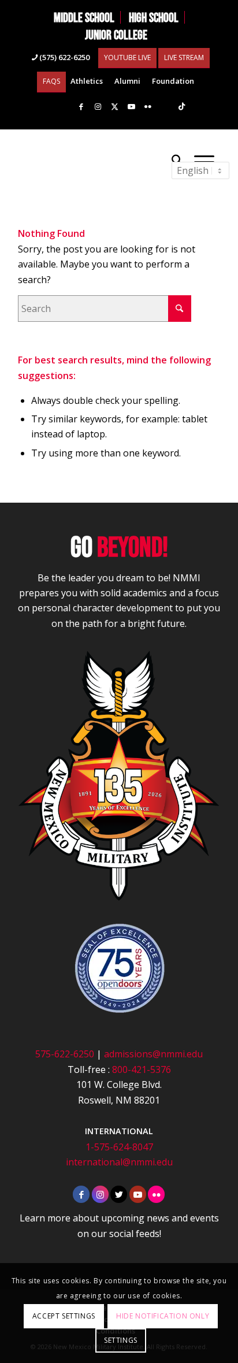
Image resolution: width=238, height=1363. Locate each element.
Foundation (173, 81)
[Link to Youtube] (131, 107)
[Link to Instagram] (98, 107)
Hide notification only (162, 1316)
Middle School (84, 17)
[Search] (177, 161)
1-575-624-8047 (119, 1147)
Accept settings (63, 1316)
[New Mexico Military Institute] (99, 161)
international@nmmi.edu (119, 1162)
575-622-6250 (64, 1054)
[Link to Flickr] (148, 107)
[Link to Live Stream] (165, 107)
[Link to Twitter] (118, 1194)
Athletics (86, 81)
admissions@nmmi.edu (153, 1054)
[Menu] (204, 161)
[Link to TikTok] (181, 107)
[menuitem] (84, 17)
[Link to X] (114, 107)
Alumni (127, 81)
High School (153, 17)
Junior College (116, 35)
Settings (120, 1340)
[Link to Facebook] (81, 107)
